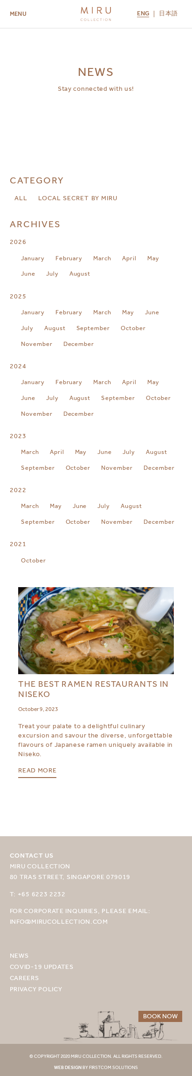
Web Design (68, 1067)
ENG (143, 14)
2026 (18, 242)
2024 (18, 366)
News (19, 956)
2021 (18, 544)
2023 (18, 436)
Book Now (160, 1016)
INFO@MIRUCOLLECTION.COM (59, 922)
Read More (37, 770)
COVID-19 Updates (42, 967)
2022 (18, 490)
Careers (24, 978)
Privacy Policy (36, 989)
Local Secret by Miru (77, 198)
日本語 (168, 14)
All (20, 198)
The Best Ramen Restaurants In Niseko (93, 689)
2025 (18, 296)
